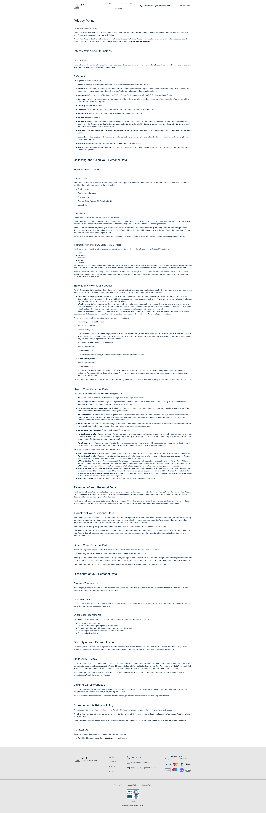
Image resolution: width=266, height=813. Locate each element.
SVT (84, 4)
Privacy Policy (132, 785)
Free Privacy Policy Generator (138, 41)
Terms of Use (118, 785)
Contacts (118, 8)
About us (118, 3)
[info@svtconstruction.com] (128, 762)
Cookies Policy (147, 785)
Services (108, 3)
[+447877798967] (141, 6)
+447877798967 (148, 6)
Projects (129, 3)
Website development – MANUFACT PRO (133, 805)
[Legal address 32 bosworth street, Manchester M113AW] (128, 768)
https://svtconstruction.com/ (130, 143)
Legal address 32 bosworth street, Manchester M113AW (143, 768)
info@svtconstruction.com (141, 763)
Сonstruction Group (88, 7)
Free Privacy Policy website (154, 314)
